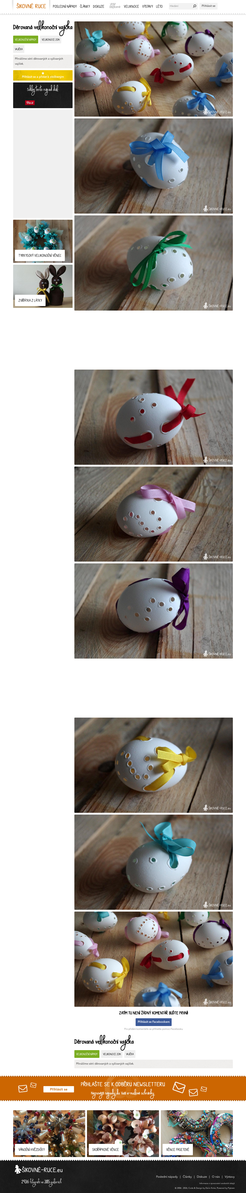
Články (85, 7)
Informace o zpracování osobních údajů (217, 1184)
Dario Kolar (210, 1188)
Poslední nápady (65, 7)
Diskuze (98, 7)
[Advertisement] (43, 164)
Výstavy (147, 7)
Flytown (231, 1188)
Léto (159, 7)
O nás (216, 1177)
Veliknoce (131, 7)
